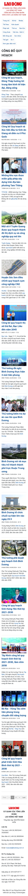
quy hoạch (9, 248)
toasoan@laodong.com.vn (15, 848)
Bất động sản (7, 36)
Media (21, 21)
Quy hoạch (20, 674)
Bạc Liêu (4, 336)
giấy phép (14, 199)
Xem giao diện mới (9, 44)
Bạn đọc (22, 28)
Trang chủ (6, 21)
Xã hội (14, 21)
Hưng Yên (17, 623)
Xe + (12, 40)
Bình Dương (9, 386)
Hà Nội (4, 291)
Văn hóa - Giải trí (18, 32)
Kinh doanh (15, 24)
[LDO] (14, 68)
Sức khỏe (17, 36)
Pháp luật (6, 28)
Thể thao (6, 24)
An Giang (15, 145)
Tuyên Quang (6, 243)
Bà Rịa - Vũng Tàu (15, 729)
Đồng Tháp (5, 94)
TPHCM (4, 192)
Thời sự (14, 28)
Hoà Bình (5, 775)
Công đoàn (6, 32)
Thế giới (5, 40)
